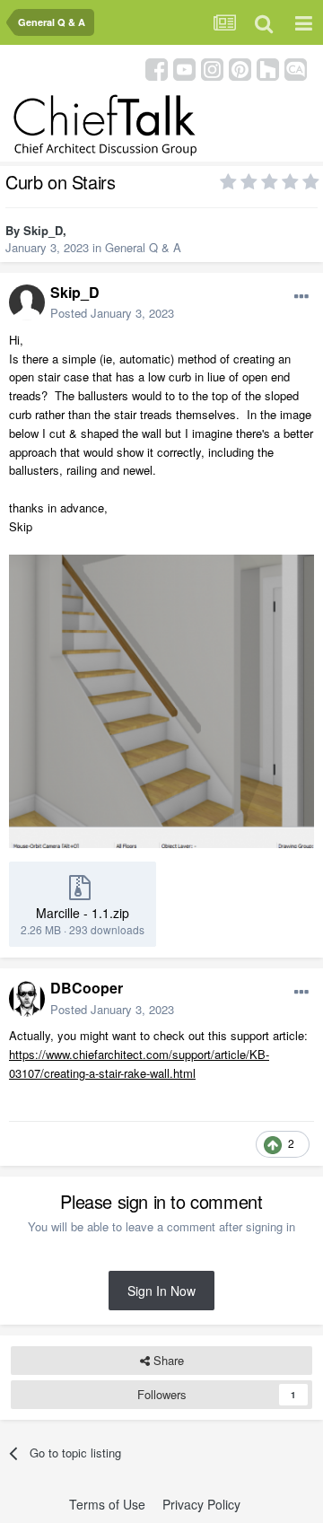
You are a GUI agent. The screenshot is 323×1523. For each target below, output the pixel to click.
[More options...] (301, 297)
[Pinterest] (240, 67)
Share (167, 1360)
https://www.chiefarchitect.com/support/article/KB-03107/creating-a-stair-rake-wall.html (139, 1063)
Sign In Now (161, 1291)
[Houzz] (268, 67)
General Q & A (143, 247)
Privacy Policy (201, 1504)
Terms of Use (107, 1504)
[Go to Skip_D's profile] (27, 302)
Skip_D (43, 230)
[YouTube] (184, 67)
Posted (112, 312)
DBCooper (86, 987)
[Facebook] (156, 67)
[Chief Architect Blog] (295, 67)
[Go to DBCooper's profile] (27, 999)
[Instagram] (212, 67)
